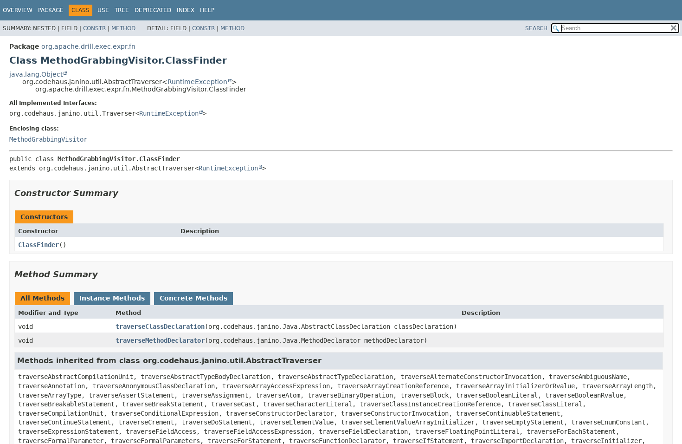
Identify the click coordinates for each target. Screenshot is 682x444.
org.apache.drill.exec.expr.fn (88, 46)
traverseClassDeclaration (160, 326)
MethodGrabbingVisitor (48, 139)
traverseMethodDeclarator (160, 340)
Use (103, 10)
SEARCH (536, 28)
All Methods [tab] (42, 298)
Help (207, 10)
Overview (17, 10)
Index (185, 10)
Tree (122, 10)
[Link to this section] (125, 193)
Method (123, 28)
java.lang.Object (36, 74)
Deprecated (153, 10)
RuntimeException (197, 81)
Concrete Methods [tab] (193, 298)
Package (51, 10)
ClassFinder (38, 244)
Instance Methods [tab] (112, 298)
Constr (94, 28)
